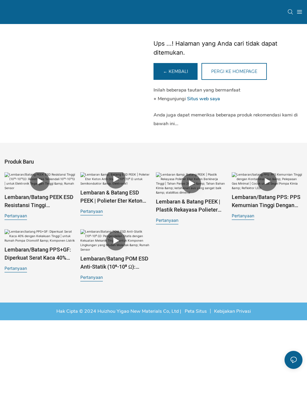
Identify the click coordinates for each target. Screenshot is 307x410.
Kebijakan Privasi (232, 311)
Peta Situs (195, 311)
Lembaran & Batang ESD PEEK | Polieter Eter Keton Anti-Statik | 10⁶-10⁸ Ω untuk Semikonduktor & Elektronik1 (115, 197)
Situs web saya (203, 98)
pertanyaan (15, 215)
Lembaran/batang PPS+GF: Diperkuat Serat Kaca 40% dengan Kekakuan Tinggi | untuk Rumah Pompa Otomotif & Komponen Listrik (39, 254)
